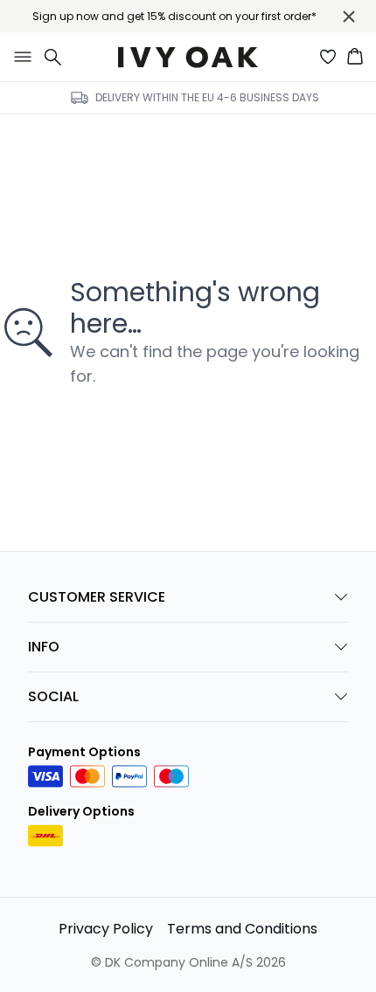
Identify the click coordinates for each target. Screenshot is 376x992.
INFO (43, 647)
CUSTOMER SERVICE (96, 597)
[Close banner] (349, 16)
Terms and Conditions (242, 929)
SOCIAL (53, 696)
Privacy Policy (106, 929)
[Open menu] (19, 57)
